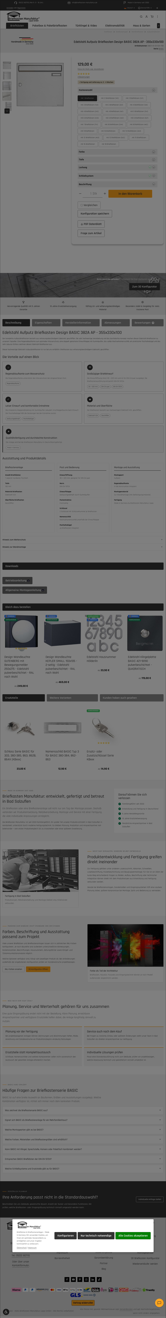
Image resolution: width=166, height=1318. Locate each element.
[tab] (16, 322)
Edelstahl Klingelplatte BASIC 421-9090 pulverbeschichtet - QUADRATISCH (142, 663)
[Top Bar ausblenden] (157, 8)
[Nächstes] (158, 25)
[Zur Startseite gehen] (23, 16)
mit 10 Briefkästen (108, 131)
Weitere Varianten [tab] (60, 698)
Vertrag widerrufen (83, 1302)
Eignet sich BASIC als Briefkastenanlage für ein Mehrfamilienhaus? (36, 1120)
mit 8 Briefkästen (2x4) (114, 124)
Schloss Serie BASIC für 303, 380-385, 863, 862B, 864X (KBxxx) (20, 755)
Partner (104, 1263)
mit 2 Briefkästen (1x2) (110, 98)
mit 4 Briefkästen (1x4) (139, 105)
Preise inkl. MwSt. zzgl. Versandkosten (91, 69)
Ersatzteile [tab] (11, 698)
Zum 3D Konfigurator (144, 286)
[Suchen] (141, 16)
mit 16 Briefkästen (88, 144)
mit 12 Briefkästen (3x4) (131, 131)
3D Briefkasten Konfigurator (145, 1258)
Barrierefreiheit (62, 1258)
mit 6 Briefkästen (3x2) (115, 118)
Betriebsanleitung (16, 580)
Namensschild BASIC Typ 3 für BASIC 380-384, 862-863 (62, 755)
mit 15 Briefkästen (139, 137)
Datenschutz (21, 1247)
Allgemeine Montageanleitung (23, 590)
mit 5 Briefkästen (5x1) (139, 111)
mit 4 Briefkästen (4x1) (114, 111)
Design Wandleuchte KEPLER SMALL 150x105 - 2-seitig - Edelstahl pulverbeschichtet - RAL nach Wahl (61, 665)
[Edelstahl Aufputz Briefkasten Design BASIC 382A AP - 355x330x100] (40, 84)
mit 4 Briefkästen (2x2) (90, 111)
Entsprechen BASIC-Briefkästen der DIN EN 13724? (28, 1159)
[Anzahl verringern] (80, 194)
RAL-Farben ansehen (13, 969)
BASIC (161, 48)
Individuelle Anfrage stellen (149, 1199)
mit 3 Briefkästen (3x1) (114, 105)
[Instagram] (86, 1279)
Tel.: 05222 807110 (21, 1255)
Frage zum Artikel (91, 233)
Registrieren (21, 8)
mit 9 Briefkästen (87, 131)
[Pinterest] (79, 1279)
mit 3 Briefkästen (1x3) (89, 105)
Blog (104, 1269)
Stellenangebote (103, 1252)
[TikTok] (99, 1279)
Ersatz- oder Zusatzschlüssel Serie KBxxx (100, 755)
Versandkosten (126, 1309)
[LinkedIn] (92, 1279)
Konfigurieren (65, 1236)
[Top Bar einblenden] (157, 16)
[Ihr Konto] (146, 16)
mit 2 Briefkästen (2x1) (134, 98)
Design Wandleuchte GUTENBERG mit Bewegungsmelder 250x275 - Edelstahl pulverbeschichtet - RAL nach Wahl (19, 667)
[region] (34, 85)
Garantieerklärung (103, 1257)
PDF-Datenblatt (92, 224)
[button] (117, 90)
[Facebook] (67, 1279)
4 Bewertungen (84, 77)
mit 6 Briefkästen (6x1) (139, 118)
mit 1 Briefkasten (87, 98)
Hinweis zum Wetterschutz (14, 539)
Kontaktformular (20, 1265)
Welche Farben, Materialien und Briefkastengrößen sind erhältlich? (36, 1139)
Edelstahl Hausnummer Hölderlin (101, 659)
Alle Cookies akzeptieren (133, 1236)
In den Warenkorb (130, 194)
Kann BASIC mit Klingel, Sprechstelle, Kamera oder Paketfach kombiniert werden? (43, 1149)
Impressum (62, 1252)
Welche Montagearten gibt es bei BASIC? (24, 1129)
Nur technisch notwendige (96, 1236)
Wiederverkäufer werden (145, 1263)
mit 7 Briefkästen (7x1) (89, 124)
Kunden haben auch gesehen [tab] (120, 698)
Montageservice (145, 1252)
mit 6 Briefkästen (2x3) (90, 118)
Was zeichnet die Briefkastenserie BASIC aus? (26, 1110)
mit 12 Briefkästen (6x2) (115, 137)
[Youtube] (73, 1279)
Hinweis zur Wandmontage (14, 547)
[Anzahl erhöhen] (104, 194)
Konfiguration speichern (95, 213)
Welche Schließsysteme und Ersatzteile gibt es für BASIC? (32, 1168)
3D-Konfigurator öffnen (38, 969)
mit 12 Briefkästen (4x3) (90, 137)
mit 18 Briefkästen (109, 144)
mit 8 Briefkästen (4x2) (139, 124)
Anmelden (10, 8)
